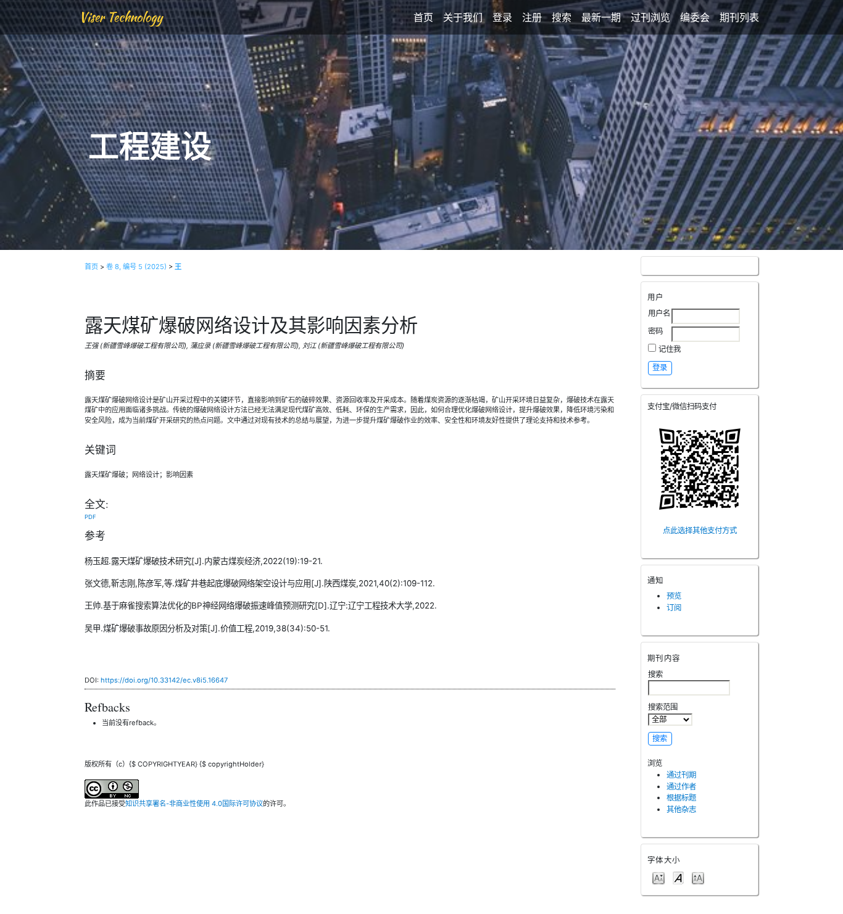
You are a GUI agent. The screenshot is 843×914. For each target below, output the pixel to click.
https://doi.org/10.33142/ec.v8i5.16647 (164, 680)
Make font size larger (698, 877)
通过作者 (681, 786)
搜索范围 (663, 707)
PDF (90, 516)
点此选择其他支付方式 (700, 530)
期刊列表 (739, 17)
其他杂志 (681, 809)
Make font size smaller (658, 877)
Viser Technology (120, 17)
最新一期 (601, 17)
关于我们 (463, 17)
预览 (674, 595)
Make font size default (678, 877)
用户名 (659, 313)
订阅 (674, 607)
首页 (423, 17)
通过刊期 (681, 774)
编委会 (695, 17)
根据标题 (681, 797)
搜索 (561, 17)
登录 (502, 17)
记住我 (669, 349)
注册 (532, 17)
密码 (655, 331)
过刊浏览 (650, 17)
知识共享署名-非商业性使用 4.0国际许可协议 (194, 803)
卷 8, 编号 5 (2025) (136, 266)
